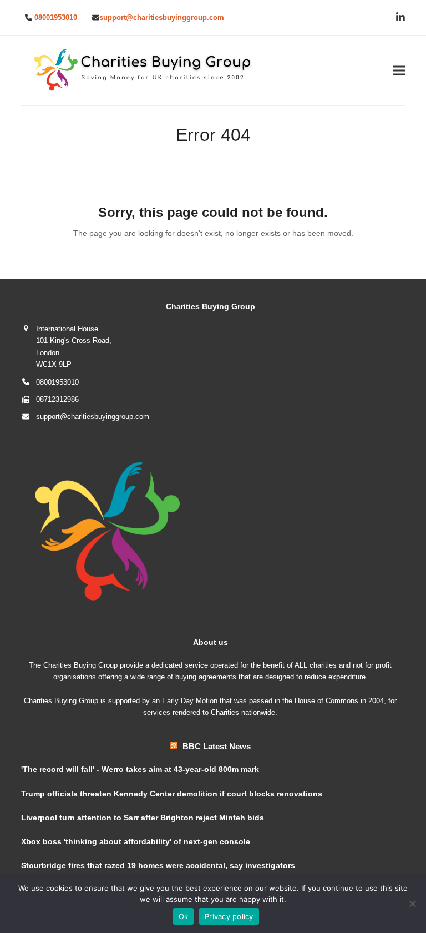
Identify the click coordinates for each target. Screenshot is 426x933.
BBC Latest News (216, 746)
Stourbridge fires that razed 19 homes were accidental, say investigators (158, 865)
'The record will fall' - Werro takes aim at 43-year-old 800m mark (140, 769)
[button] (399, 70)
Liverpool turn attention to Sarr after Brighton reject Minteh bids (142, 817)
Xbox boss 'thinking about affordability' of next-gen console (135, 841)
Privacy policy (229, 916)
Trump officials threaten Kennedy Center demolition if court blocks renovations (171, 793)
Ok (184, 916)
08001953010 (55, 17)
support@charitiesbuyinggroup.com (161, 17)
